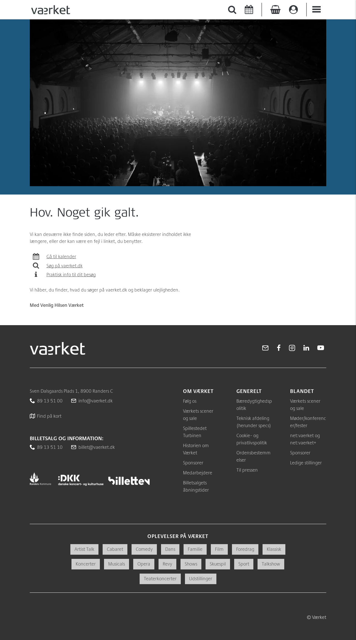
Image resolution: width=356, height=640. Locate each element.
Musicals (116, 563)
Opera (143, 563)
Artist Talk (84, 549)
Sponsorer (193, 462)
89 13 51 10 (50, 447)
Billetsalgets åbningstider (196, 486)
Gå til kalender (61, 256)
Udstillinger (200, 578)
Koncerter (86, 563)
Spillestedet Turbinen (195, 432)
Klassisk (274, 549)
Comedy (144, 549)
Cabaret (115, 549)
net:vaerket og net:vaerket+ (305, 439)
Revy (167, 563)
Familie (195, 549)
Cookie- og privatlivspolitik (251, 439)
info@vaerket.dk (95, 400)
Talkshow (271, 563)
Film (219, 549)
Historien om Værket (196, 449)
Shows (191, 563)
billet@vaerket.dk (96, 447)
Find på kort (49, 415)
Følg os (189, 400)
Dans (170, 549)
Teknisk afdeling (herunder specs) (253, 422)
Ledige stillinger (306, 462)
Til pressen (247, 469)
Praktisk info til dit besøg (71, 274)
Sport (243, 563)
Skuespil (218, 563)
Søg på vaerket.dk (64, 265)
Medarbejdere (197, 472)
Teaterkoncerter (160, 578)
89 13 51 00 (50, 400)
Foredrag (245, 549)
